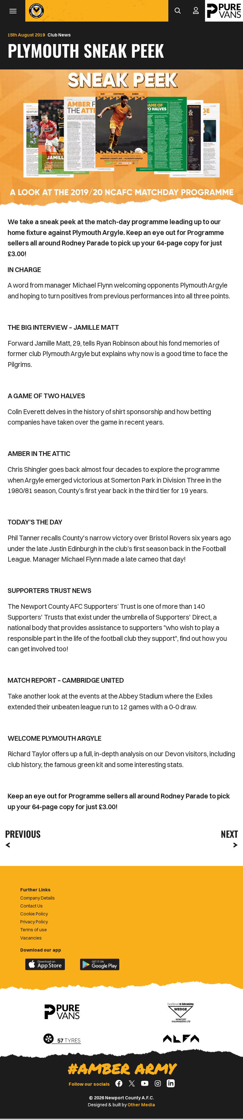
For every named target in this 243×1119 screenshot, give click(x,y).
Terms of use (33, 930)
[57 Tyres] (62, 1039)
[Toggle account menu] (196, 11)
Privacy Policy (34, 922)
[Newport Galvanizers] (181, 1012)
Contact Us (31, 906)
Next (229, 833)
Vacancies (31, 938)
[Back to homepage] (36, 11)
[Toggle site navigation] (12, 11)
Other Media (141, 1105)
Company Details (37, 898)
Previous (21, 833)
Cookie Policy (34, 914)
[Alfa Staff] (181, 1039)
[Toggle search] (177, 11)
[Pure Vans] (224, 11)
